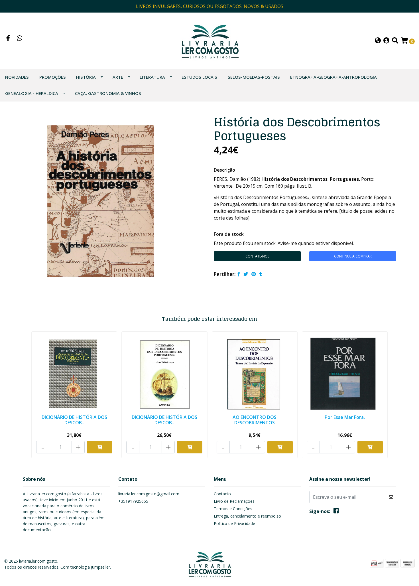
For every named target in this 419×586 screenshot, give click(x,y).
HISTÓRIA (86, 77)
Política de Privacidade (234, 523)
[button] (378, 40)
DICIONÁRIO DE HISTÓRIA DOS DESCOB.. (74, 420)
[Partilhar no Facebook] (239, 274)
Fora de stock (229, 234)
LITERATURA (152, 77)
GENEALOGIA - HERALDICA (31, 93)
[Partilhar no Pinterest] (253, 274)
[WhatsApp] (20, 39)
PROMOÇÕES (52, 77)
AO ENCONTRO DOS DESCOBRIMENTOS (254, 420)
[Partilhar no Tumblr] (260, 274)
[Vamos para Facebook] (8, 39)
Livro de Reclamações (234, 501)
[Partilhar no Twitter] (245, 274)
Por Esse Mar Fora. (345, 417)
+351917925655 (133, 501)
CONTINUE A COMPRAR (353, 256)
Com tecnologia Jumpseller (85, 567)
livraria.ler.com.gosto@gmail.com (148, 493)
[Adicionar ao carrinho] (99, 447)
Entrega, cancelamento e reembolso (247, 516)
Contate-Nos (257, 256)
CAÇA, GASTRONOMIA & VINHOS (108, 93)
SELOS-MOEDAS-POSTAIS (254, 77)
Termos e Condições (233, 508)
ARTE (118, 77)
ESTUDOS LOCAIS (199, 77)
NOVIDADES (17, 77)
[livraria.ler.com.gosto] (209, 40)
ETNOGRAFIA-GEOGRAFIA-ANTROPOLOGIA (333, 77)
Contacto (222, 493)
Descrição (224, 170)
